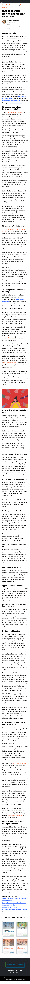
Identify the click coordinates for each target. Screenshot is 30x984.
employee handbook (19, 763)
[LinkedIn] (13, 973)
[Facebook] (10, 973)
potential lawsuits (16, 103)
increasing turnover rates (11, 101)
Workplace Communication (10, 5)
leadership (11, 338)
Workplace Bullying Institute (14, 112)
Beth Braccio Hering (13, 20)
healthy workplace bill (10, 363)
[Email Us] (17, 973)
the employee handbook (15, 815)
